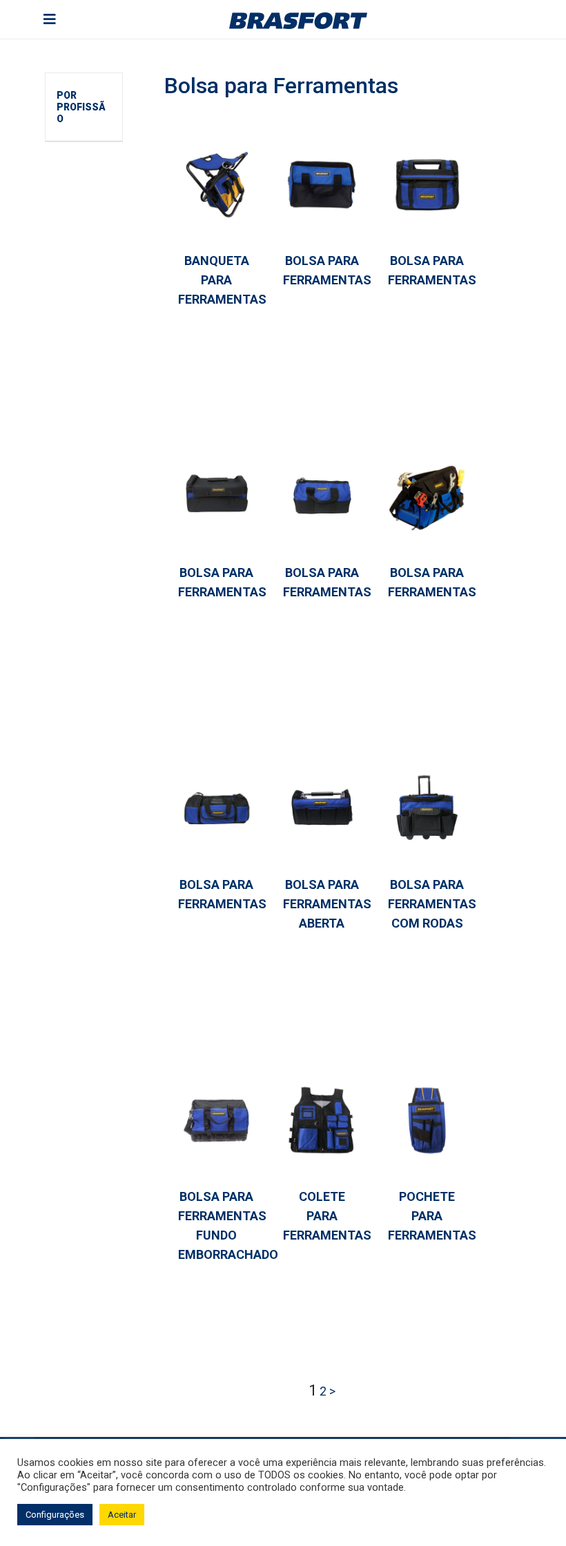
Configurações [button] (55, 1514)
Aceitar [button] (122, 1514)
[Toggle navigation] (50, 19)
